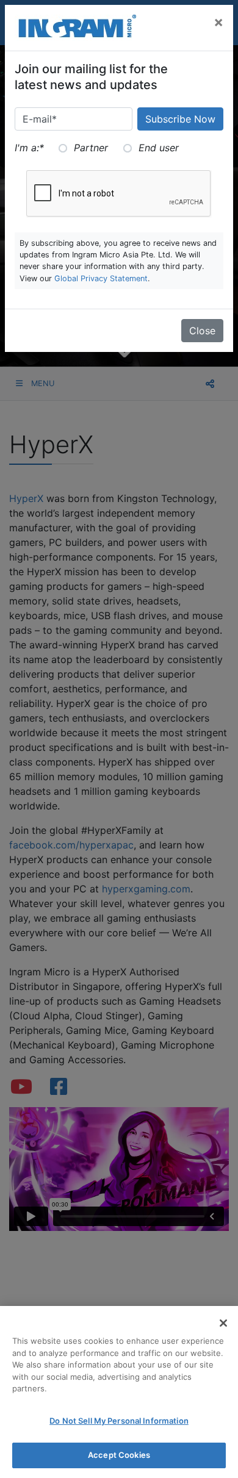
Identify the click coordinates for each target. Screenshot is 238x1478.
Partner (91, 148)
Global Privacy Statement (101, 278)
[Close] (223, 1323)
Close (202, 331)
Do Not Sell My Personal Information (119, 1421)
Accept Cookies (119, 1455)
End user (159, 148)
